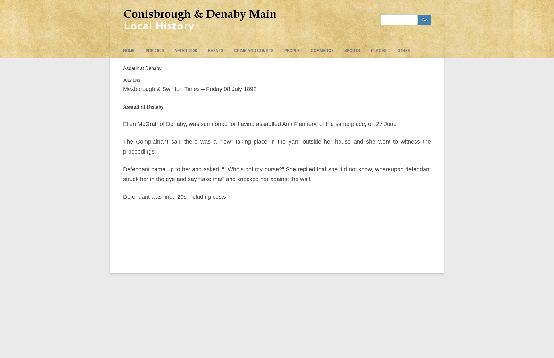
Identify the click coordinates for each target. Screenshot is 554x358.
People (292, 50)
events (215, 50)
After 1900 (185, 50)
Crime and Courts (253, 50)
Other (404, 50)
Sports (352, 50)
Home (129, 50)
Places (379, 50)
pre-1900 (155, 50)
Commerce (322, 50)
